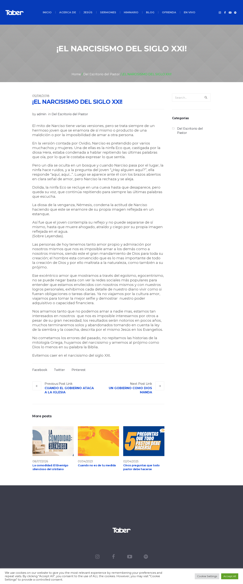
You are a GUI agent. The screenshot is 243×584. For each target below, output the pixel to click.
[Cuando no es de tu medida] (98, 441)
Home (76, 74)
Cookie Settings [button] (207, 576)
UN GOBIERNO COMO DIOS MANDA (130, 390)
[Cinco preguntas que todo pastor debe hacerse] (143, 441)
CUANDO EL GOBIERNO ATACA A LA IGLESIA (69, 390)
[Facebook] (225, 12)
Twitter (59, 370)
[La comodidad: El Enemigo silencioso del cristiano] (53, 441)
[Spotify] (235, 12)
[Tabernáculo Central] (121, 530)
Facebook (39, 370)
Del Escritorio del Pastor (101, 74)
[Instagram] (220, 12)
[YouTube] (230, 12)
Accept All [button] (229, 576)
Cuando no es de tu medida (97, 465)
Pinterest (79, 370)
